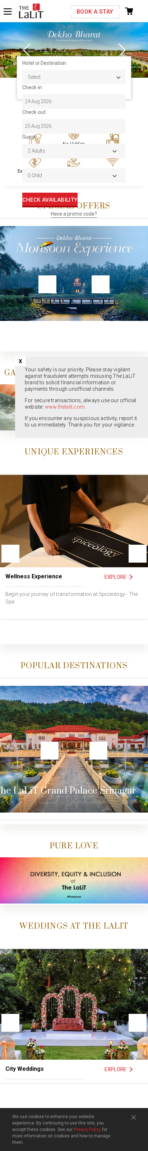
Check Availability (49, 200)
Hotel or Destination (44, 63)
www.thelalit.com (65, 407)
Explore (115, 577)
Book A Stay (95, 11)
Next (121, 50)
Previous (27, 50)
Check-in (32, 87)
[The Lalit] (30, 11)
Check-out (33, 112)
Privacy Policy (87, 1129)
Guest (29, 137)
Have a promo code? (74, 214)
